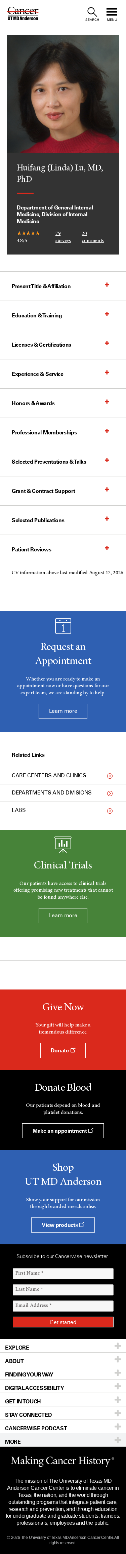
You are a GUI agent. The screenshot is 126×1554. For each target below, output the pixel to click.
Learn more (63, 711)
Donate (60, 1050)
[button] (56, 286)
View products (60, 1224)
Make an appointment (60, 1130)
